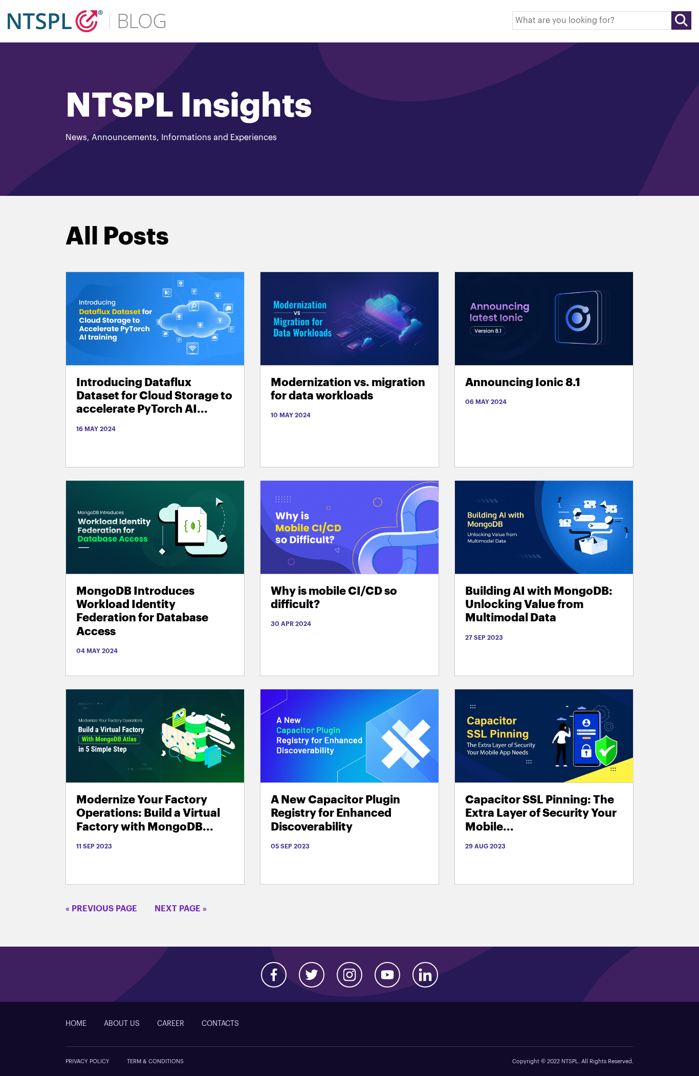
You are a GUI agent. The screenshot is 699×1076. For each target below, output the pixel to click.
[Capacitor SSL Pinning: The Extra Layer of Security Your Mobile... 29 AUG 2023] (544, 735)
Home (75, 1023)
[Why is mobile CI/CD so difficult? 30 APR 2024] (349, 527)
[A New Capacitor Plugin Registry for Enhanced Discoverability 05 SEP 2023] (349, 735)
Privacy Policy (87, 1061)
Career (170, 1023)
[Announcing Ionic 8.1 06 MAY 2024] (544, 318)
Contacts (220, 1023)
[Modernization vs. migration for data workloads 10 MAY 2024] (349, 318)
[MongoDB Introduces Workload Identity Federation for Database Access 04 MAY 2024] (155, 527)
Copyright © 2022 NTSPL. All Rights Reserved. (573, 1061)
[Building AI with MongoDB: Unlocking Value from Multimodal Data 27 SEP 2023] (544, 527)
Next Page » (181, 909)
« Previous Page (101, 909)
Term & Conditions (155, 1061)
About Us (122, 1023)
